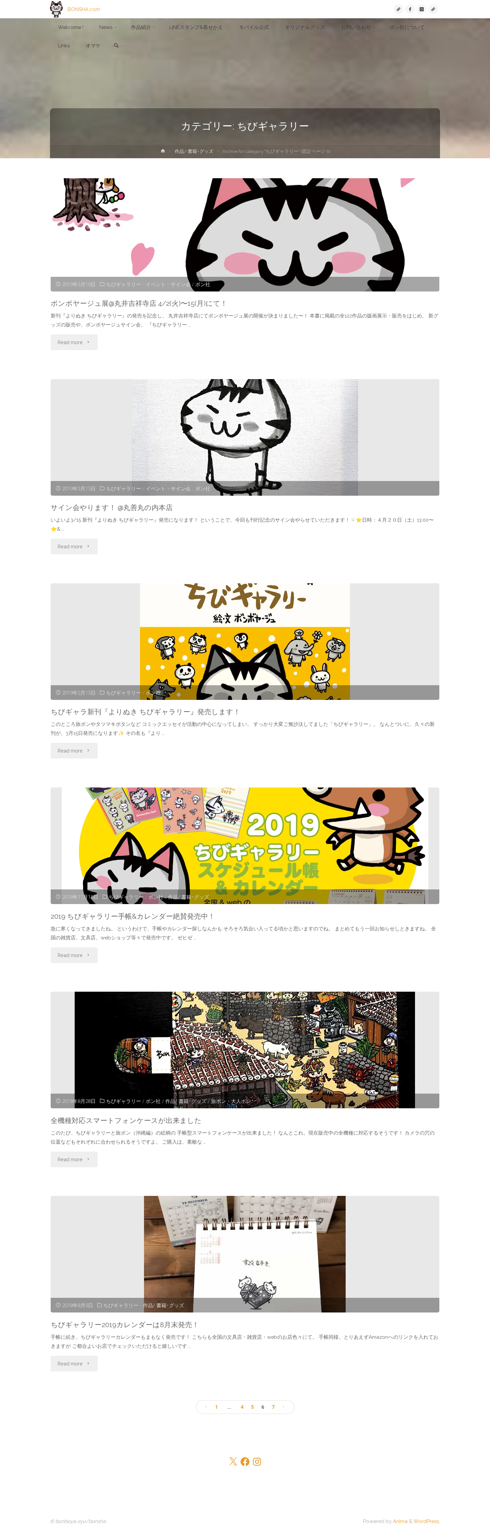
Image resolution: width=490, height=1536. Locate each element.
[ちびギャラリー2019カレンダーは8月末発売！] (245, 1254)
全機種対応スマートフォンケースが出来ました (126, 1120)
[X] (398, 9)
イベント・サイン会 (168, 284)
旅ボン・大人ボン (231, 1101)
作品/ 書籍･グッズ (194, 151)
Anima (400, 1521)
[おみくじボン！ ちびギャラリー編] (433, 9)
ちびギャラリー (123, 284)
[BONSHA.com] (56, 9)
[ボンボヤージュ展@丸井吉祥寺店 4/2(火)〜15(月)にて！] (245, 234)
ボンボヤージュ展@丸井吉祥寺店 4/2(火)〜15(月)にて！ (139, 303)
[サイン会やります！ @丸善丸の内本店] (245, 437)
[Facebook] (410, 9)
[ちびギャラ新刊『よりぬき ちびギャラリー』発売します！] (245, 641)
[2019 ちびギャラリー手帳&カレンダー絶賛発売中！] (245, 845)
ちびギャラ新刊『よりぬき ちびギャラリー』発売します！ (145, 712)
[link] (116, 46)
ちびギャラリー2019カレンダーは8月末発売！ (125, 1324)
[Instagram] (421, 9)
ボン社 (202, 284)
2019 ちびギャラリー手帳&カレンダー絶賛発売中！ (133, 916)
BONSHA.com (84, 9)
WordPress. (426, 1521)
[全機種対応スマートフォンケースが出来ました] (245, 1050)
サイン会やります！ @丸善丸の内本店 (112, 507)
